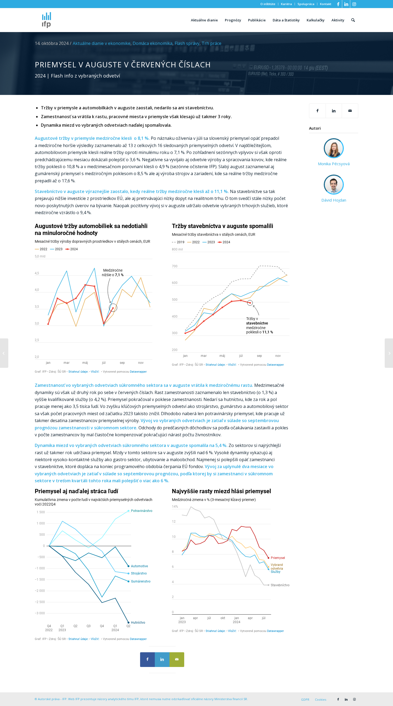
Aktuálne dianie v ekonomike (101, 43)
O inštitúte (267, 4)
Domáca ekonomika (152, 43)
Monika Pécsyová (334, 163)
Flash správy (187, 43)
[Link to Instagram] (354, 4)
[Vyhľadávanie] (353, 20)
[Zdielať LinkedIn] (334, 111)
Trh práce (211, 43)
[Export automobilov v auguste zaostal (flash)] (4, 353)
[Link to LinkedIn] (346, 4)
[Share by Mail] (350, 111)
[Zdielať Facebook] (317, 111)
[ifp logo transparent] (46, 20)
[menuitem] (268, 4)
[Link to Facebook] (338, 4)
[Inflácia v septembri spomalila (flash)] (389, 353)
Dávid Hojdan (333, 200)
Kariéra (286, 4)
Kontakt (325, 4)
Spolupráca (306, 4)
